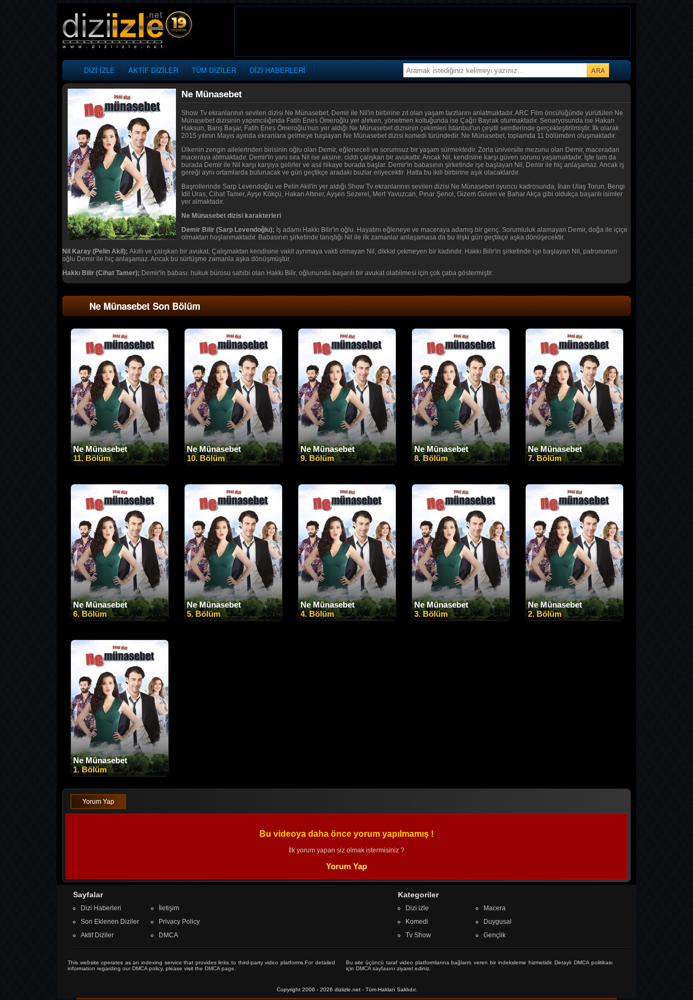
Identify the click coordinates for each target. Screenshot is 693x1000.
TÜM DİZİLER (214, 70)
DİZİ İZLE (99, 70)
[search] (597, 70)
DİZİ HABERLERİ (277, 70)
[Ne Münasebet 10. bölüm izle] (233, 462)
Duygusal (497, 921)
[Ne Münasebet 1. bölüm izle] (119, 774)
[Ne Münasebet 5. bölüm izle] (233, 618)
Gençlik (494, 935)
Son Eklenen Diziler (110, 921)
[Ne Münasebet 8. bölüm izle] (460, 462)
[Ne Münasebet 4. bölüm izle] (347, 618)
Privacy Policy (179, 921)
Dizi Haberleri (101, 908)
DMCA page (219, 968)
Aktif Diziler (97, 935)
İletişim (169, 908)
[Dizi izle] (127, 30)
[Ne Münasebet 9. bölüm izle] (347, 462)
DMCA (168, 935)
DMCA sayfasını (375, 968)
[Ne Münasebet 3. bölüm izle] (460, 618)
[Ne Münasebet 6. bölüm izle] (119, 618)
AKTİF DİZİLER (153, 70)
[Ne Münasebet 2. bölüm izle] (574, 618)
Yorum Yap (98, 801)
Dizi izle (417, 908)
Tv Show (418, 935)
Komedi (417, 921)
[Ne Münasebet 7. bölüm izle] (574, 462)
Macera (494, 908)
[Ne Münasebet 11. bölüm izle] (119, 462)
